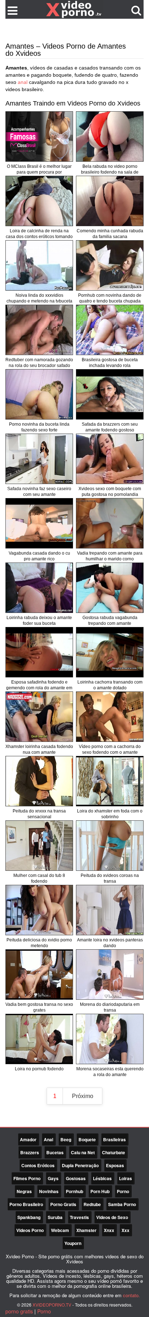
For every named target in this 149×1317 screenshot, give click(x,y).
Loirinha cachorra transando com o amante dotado (109, 685)
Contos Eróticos (38, 1165)
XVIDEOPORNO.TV (52, 1305)
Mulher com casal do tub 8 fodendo (39, 878)
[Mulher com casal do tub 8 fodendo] (39, 845)
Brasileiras (114, 1139)
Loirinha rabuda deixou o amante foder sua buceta (39, 620)
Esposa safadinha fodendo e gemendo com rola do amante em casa (39, 688)
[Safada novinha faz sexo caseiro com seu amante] (39, 459)
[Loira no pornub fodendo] (39, 1039)
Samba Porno (122, 1204)
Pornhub (74, 1191)
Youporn (72, 1243)
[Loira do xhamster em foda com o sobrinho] (109, 781)
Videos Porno (30, 1230)
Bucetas (55, 1152)
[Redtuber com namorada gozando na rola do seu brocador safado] (39, 330)
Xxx (125, 1230)
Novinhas (49, 1191)
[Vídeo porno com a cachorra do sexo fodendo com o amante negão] (109, 717)
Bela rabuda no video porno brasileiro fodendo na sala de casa (110, 172)
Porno (123, 1191)
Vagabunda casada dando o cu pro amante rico (39, 556)
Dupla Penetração (80, 1165)
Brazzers (29, 1152)
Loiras (125, 1178)
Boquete (87, 1139)
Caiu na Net (83, 1152)
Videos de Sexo (112, 1217)
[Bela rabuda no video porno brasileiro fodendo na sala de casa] (109, 136)
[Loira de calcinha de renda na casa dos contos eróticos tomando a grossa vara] (39, 201)
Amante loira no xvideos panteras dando (110, 942)
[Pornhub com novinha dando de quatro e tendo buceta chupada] (109, 265)
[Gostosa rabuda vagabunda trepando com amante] (109, 588)
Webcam (60, 1230)
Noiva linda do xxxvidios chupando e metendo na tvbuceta (39, 298)
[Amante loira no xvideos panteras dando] (109, 910)
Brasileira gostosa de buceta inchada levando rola (110, 362)
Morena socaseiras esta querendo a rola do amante (110, 1071)
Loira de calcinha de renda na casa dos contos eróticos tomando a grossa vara (39, 236)
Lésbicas (102, 1178)
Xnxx (109, 1230)
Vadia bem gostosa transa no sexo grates (39, 1007)
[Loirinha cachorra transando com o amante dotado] (109, 652)
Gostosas (76, 1178)
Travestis (79, 1217)
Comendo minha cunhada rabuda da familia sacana (110, 233)
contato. (131, 1295)
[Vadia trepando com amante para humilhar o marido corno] (109, 523)
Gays (53, 1178)
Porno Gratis (63, 1204)
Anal (48, 1139)
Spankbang (29, 1217)
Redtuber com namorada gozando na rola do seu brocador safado (39, 362)
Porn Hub (100, 1191)
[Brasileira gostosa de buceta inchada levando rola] (109, 330)
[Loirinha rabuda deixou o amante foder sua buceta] (39, 588)
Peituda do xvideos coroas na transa (110, 878)
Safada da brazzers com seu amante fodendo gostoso (110, 427)
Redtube (92, 1204)
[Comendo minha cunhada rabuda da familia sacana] (109, 201)
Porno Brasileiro (26, 1204)
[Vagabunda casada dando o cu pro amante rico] (39, 523)
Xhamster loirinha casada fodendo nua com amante (39, 749)
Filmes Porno (27, 1178)
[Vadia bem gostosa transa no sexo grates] (39, 974)
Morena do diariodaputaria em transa (110, 1007)
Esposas (115, 1165)
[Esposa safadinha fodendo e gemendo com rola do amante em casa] (39, 652)
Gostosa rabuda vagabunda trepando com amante (109, 620)
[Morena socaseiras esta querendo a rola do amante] (109, 1039)
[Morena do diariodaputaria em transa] (109, 974)
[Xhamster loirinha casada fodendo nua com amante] (39, 717)
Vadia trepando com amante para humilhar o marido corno (109, 556)
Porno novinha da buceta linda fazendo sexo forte (39, 427)
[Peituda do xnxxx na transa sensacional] (39, 781)
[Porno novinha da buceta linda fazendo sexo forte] (39, 394)
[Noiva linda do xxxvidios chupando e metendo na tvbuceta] (39, 265)
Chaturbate (113, 1152)
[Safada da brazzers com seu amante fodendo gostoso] (109, 394)
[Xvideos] (74, 9)
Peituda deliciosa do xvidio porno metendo (39, 942)
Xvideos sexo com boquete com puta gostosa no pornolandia (109, 491)
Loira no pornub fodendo (39, 1068)
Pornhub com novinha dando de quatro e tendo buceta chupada (109, 298)
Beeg (65, 1139)
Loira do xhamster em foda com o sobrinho (109, 813)
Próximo (82, 1096)
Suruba (55, 1217)
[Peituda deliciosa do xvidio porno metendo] (39, 910)
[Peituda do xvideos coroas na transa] (109, 845)
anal (22, 82)
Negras (24, 1191)
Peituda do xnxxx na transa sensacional (39, 813)
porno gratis (19, 1311)
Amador (28, 1139)
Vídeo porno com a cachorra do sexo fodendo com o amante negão (110, 752)
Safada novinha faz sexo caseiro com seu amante (39, 491)
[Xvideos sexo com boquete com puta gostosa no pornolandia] (109, 459)
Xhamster (86, 1230)
